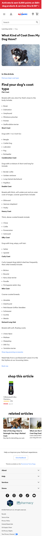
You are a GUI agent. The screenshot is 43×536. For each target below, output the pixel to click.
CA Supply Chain (7, 527)
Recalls (4, 514)
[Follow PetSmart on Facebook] (7, 495)
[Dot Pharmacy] (25, 503)
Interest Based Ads (7, 524)
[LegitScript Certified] (10, 503)
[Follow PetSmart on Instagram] (14, 495)
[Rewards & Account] (11, 14)
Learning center (7, 29)
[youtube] (34, 495)
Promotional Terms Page (28, 464)
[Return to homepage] (22, 14)
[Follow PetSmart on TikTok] (27, 495)
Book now (5, 366)
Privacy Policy (6, 520)
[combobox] (20, 22)
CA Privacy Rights (7, 531)
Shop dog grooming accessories (12, 352)
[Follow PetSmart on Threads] (20, 495)
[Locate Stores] (33, 14)
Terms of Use (5, 517)
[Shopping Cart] (37, 14)
